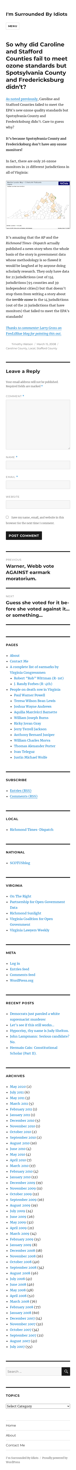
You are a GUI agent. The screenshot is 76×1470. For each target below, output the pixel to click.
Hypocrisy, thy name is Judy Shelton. (39, 1031)
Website (13, 496)
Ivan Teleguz (24, 752)
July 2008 (17, 1279)
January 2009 (20, 1245)
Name (12, 457)
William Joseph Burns (31, 718)
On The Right (20, 896)
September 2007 (23, 1335)
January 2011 (20, 1115)
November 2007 (22, 1324)
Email (12, 477)
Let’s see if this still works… (32, 1025)
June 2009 (18, 1217)
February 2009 (21, 1239)
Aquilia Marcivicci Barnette (35, 712)
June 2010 (18, 1149)
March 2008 (19, 1301)
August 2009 (20, 1205)
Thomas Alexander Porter (34, 746)
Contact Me (19, 661)
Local (31, 348)
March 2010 (19, 1166)
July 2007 (17, 1347)
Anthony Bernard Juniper (34, 735)
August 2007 (20, 1341)
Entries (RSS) (20, 791)
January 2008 (20, 1313)
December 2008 (22, 1251)
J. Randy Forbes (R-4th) (33, 684)
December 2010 (22, 1121)
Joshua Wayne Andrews (32, 706)
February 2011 (21, 1109)
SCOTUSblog (20, 863)
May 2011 (17, 1098)
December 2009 (22, 1183)
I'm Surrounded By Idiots (36, 14)
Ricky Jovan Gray (27, 723)
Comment (15, 396)
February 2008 (21, 1307)
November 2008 (23, 1256)
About (15, 656)
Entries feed (19, 969)
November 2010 (22, 1126)
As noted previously (21, 99)
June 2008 (18, 1284)
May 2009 (18, 1222)
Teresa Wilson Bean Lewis (35, 701)
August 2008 (20, 1273)
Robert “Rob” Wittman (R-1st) (39, 678)
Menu (12, 26)
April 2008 (18, 1296)
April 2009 (18, 1228)
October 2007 (20, 1330)
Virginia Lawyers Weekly (29, 930)
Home (11, 1425)
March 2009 (19, 1234)
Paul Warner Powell (29, 695)
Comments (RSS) (23, 796)
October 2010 (20, 1132)
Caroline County (16, 348)
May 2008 (18, 1290)
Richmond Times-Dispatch (32, 830)
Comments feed (22, 975)
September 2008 (23, 1267)
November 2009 (23, 1188)
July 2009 (17, 1211)
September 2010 (23, 1137)
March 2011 (19, 1104)
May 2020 (18, 1087)
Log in (15, 963)
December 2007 (22, 1318)
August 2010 (20, 1143)
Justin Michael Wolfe (30, 757)
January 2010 (20, 1177)
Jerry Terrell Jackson (30, 729)
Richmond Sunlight (25, 913)
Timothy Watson (22, 344)
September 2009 (23, 1200)
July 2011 (17, 1092)
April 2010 (18, 1160)
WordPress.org (21, 980)
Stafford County (47, 348)
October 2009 (21, 1194)
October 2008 (21, 1262)
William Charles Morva (32, 740)
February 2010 (21, 1171)
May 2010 (17, 1154)
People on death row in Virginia (35, 689)
